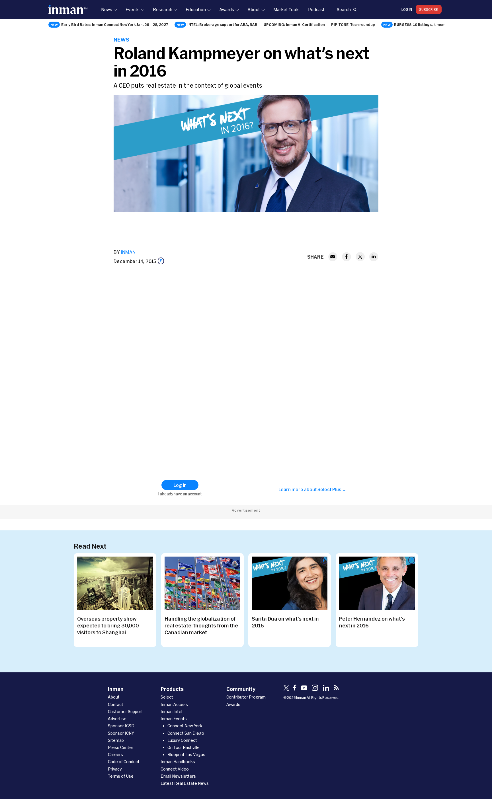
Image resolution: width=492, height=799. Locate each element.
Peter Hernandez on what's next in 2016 (372, 622)
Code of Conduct (124, 761)
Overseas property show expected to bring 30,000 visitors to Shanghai (108, 625)
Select (167, 697)
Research (162, 9)
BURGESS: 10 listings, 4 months (422, 24)
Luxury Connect (182, 740)
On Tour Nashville (183, 747)
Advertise (117, 718)
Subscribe (428, 9)
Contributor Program (246, 697)
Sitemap (116, 740)
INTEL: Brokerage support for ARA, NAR (222, 24)
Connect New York (184, 725)
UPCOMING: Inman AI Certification (294, 24)
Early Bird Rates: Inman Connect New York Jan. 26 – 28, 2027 (114, 24)
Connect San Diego (185, 733)
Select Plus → (331, 489)
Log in (406, 9)
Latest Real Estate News (185, 783)
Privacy (115, 769)
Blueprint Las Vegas (186, 754)
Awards (226, 9)
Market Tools (286, 9)
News (106, 9)
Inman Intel (171, 711)
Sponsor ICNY (121, 733)
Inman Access (174, 704)
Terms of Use (121, 776)
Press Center (120, 747)
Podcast (316, 9)
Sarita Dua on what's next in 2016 (285, 622)
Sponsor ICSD (121, 725)
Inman (128, 252)
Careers (115, 754)
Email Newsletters (178, 776)
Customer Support (125, 711)
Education (196, 9)
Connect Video (175, 769)
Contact (115, 704)
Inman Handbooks (178, 761)
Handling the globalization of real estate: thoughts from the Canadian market (201, 625)
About (253, 9)
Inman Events (174, 718)
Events (133, 9)
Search (344, 9)
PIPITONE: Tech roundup (353, 24)
